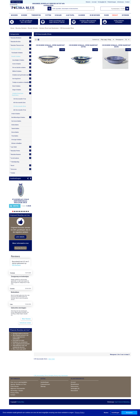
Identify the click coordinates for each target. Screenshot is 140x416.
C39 (35, 375)
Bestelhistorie (75, 384)
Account (73, 382)
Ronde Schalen (33, 28)
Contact (12, 394)
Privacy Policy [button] (79, 412)
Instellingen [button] (115, 412)
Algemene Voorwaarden (17, 388)
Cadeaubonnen (45, 384)
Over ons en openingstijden (18, 382)
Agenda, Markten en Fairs (18, 384)
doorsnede (40, 375)
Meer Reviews (26, 319)
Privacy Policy (14, 392)
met (59, 375)
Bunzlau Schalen (21, 28)
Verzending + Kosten (16, 390)
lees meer (52, 359)
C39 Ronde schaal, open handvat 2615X (116, 46)
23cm (46, 375)
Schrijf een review (25, 323)
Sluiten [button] (106, 412)
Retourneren (74, 386)
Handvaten (64, 375)
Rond (55, 375)
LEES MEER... (20, 237)
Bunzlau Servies (20, 248)
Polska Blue (20, 402)
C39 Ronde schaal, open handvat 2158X (50, 46)
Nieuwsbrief (74, 390)
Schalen (51, 375)
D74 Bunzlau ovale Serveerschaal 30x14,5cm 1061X (20, 200)
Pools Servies (14, 386)
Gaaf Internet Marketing (122, 402)
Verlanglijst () (75, 388)
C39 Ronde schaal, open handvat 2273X (83, 46)
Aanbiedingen (15, 178)
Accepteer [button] (129, 412)
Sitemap (43, 386)
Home (12, 28)
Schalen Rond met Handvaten (49, 28)
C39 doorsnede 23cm (67, 28)
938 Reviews (16, 265)
